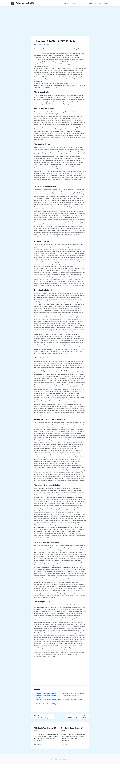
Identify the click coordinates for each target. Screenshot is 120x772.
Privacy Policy (53, 759)
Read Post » (38, 744)
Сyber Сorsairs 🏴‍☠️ (25, 3)
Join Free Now (103, 3)
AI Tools (75, 3)
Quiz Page (83, 3)
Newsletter (92, 3)
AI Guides (67, 3)
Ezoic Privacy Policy (65, 759)
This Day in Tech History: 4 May (46, 699)
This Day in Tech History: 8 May (46, 704)
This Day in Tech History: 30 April (46, 695)
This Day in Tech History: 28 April (46, 693)
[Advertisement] (60, 18)
